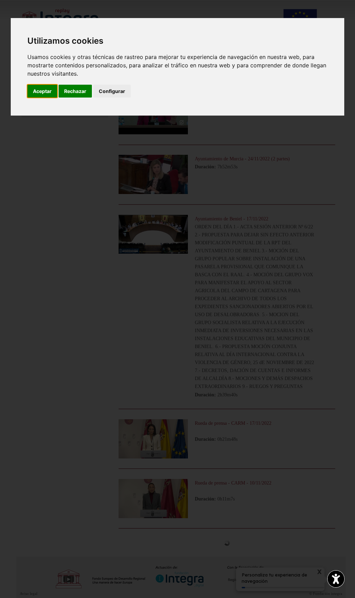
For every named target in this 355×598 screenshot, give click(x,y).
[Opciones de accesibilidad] (336, 579)
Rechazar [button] (75, 91)
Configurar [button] (112, 91)
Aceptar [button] (42, 91)
